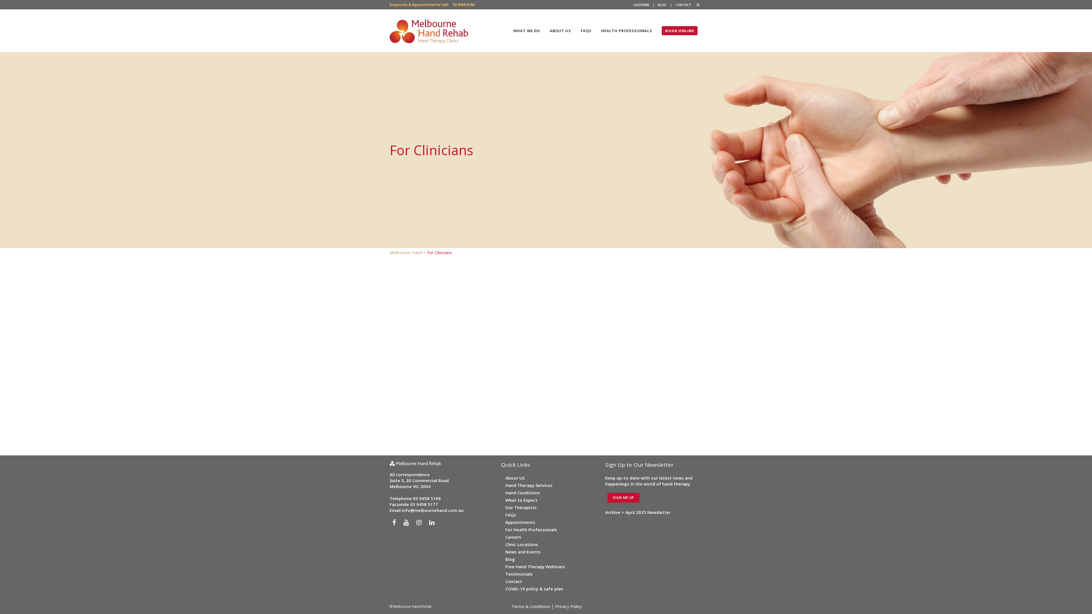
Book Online (679, 30)
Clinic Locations (521, 544)
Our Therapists (521, 507)
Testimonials (519, 574)
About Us (515, 478)
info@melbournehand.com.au (433, 510)
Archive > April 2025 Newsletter (638, 512)
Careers (513, 537)
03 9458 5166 (463, 4)
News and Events (523, 552)
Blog (510, 559)
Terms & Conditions (530, 606)
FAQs (510, 515)
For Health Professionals (531, 529)
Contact (513, 581)
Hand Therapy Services (529, 485)
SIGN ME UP (623, 497)
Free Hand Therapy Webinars (535, 566)
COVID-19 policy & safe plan (534, 589)
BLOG (662, 5)
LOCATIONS (641, 5)
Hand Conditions (522, 492)
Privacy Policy (568, 606)
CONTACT (683, 5)
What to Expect (521, 500)
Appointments (520, 522)
